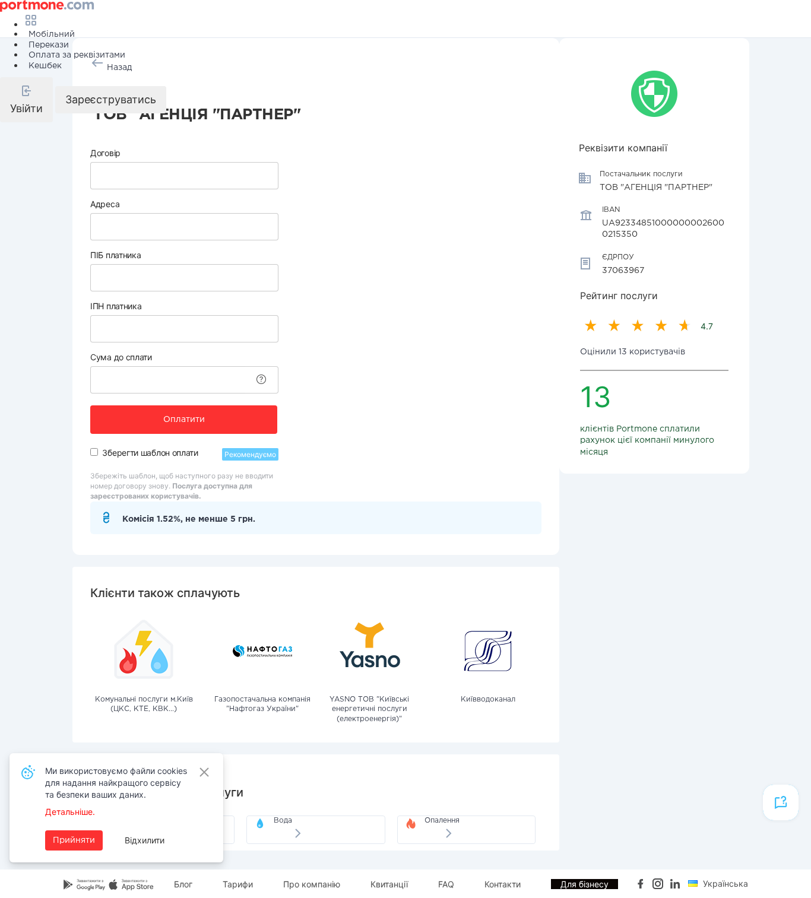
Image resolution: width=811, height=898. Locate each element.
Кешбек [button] (45, 65)
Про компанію (311, 884)
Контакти (502, 884)
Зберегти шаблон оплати (150, 453)
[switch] (94, 452)
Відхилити (144, 840)
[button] (26, 99)
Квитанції (389, 884)
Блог (183, 884)
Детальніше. (70, 812)
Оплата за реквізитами (76, 55)
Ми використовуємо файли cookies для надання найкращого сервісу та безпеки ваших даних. (116, 782)
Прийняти (74, 840)
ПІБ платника (115, 255)
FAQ (446, 884)
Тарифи (238, 884)
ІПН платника (115, 306)
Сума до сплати (121, 357)
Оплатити (184, 419)
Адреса (104, 204)
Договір (105, 153)
